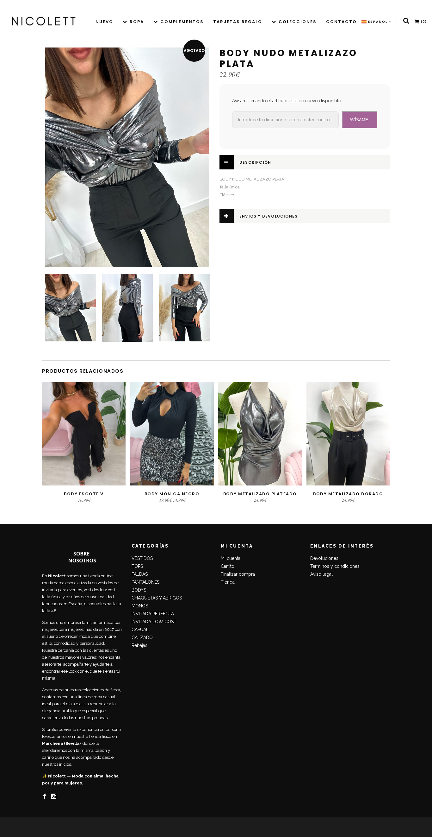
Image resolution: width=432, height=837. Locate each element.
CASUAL (140, 629)
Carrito (227, 566)
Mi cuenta (230, 558)
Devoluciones (324, 558)
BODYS (139, 590)
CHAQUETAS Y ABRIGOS (157, 597)
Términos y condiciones (335, 566)
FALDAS (140, 574)
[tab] (304, 162)
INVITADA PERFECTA (153, 613)
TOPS (137, 566)
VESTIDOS (142, 558)
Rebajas (139, 645)
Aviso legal (321, 574)
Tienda (228, 582)
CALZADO (142, 637)
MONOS (140, 605)
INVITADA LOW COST (154, 621)
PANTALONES (145, 582)
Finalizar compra (238, 574)
